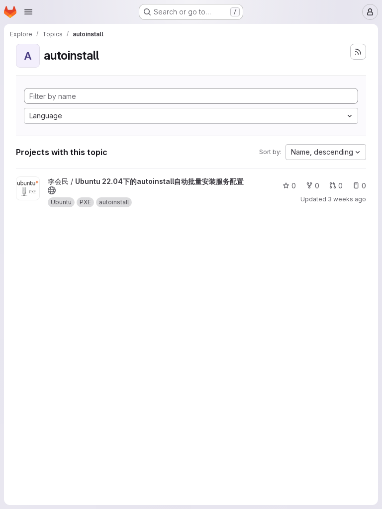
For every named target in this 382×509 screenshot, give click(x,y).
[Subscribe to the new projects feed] (358, 52)
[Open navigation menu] (28, 12)
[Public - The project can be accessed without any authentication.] (52, 190)
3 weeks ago (347, 199)
